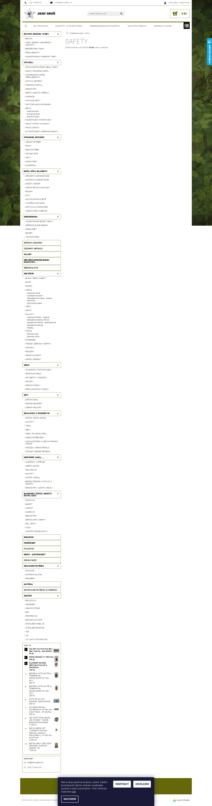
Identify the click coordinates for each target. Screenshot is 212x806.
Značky (28, 596)
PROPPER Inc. (32, 616)
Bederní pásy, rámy (35, 49)
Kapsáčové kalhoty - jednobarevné (41, 322)
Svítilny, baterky (34, 81)
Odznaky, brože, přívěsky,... (39, 451)
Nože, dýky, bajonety (35, 171)
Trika (28, 426)
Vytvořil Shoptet (183, 800)
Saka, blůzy (31, 470)
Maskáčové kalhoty (35, 325)
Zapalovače (30, 560)
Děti (26, 395)
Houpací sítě (32, 154)
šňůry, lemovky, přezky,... (38, 93)
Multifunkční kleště (36, 199)
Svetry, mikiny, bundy (36, 418)
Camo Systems (33, 608)
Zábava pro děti (33, 407)
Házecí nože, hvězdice (36, 211)
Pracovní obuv (33, 385)
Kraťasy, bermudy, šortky (38, 344)
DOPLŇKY (30, 348)
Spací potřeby (33, 150)
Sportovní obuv (33, 374)
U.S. (27, 635)
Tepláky (30, 328)
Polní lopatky (33, 127)
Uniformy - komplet (35, 462)
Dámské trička (33, 336)
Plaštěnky (31, 165)
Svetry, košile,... (33, 477)
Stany (29, 146)
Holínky (29, 381)
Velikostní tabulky (137, 26)
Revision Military (34, 620)
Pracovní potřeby (34, 566)
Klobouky (30, 512)
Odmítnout (122, 784)
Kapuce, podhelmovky (36, 531)
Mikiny (29, 310)
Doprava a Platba (162, 26)
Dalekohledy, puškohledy (39, 120)
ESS (27, 612)
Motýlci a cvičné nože (37, 207)
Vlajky (28, 254)
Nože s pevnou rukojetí (37, 187)
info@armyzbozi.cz (35, 762)
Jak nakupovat (40, 26)
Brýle (28, 108)
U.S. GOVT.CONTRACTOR (36, 639)
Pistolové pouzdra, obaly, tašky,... (43, 67)
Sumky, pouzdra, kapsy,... (38, 71)
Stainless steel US (35, 624)
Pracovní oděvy (33, 355)
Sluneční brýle (33, 117)
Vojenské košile (33, 293)
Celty (28, 157)
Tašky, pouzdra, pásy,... (37, 434)
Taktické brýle (33, 111)
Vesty (28, 306)
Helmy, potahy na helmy (38, 124)
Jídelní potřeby (33, 142)
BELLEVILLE (31, 600)
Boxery (29, 233)
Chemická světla (34, 85)
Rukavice (29, 537)
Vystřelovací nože (35, 203)
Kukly (28, 527)
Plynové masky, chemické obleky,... (43, 131)
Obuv (26, 365)
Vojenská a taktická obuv (39, 370)
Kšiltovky (30, 500)
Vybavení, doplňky (34, 137)
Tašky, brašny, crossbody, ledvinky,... (38, 43)
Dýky (28, 195)
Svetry (29, 286)
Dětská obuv (32, 400)
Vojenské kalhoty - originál (38, 317)
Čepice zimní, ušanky (36, 520)
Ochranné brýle (33, 114)
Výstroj (28, 62)
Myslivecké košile (34, 303)
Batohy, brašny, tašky (36, 34)
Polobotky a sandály (36, 377)
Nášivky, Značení (33, 243)
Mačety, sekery (33, 184)
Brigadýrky (31, 516)
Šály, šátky (31, 524)
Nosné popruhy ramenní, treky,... (42, 57)
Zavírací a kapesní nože (37, 180)
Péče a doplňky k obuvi (37, 389)
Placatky (29, 549)
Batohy (29, 39)
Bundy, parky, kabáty (36, 278)
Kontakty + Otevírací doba (68, 26)
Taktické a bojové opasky (38, 104)
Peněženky (30, 543)
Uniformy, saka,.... (34, 457)
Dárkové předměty (35, 437)
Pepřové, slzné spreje (37, 225)
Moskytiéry (31, 161)
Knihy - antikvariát (35, 554)
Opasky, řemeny (33, 359)
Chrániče (30, 97)
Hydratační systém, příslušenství (35, 76)
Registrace (185, 3)
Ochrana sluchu (34, 574)
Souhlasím (142, 784)
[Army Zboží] (39, 13)
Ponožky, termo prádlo (37, 448)
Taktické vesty (33, 100)
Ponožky (30, 351)
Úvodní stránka (26, 26)
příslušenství (33, 53)
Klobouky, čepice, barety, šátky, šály (38, 494)
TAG (27, 632)
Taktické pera (32, 237)
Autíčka (28, 584)
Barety (29, 504)
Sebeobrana (30, 217)
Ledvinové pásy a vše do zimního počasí (42, 442)
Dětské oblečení (34, 403)
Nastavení (70, 799)
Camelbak (30, 604)
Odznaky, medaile (33, 248)
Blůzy (29, 282)
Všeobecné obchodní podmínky (104, 26)
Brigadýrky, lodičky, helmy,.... (40, 488)
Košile (29, 290)
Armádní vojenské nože (37, 176)
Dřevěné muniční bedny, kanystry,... (37, 261)
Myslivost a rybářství (37, 413)
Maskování (31, 89)
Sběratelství (31, 268)
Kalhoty (30, 314)
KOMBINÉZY (31, 340)
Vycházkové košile (35, 296)
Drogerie (30, 578)
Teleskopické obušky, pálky (39, 221)
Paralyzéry (31, 229)
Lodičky (29, 508)
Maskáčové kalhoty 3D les (38, 320)
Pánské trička (33, 334)
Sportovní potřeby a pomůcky (41, 590)
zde (74, 791)
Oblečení (29, 273)
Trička (29, 331)
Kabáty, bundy (33, 466)
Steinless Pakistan (35, 628)
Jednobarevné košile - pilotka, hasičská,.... (39, 299)
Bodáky (29, 191)
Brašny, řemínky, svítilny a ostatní (39, 482)
